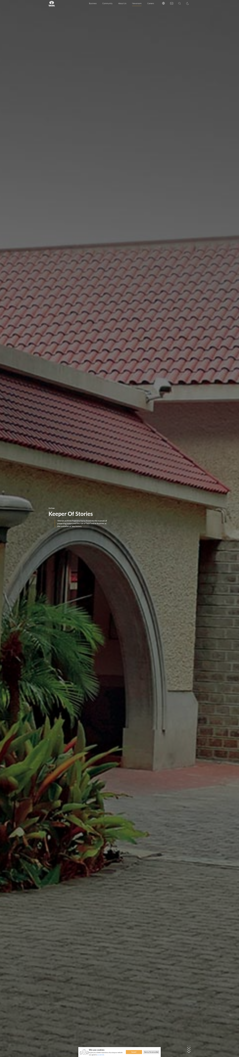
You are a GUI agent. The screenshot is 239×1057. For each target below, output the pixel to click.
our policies (100, 1055)
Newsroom (137, 3)
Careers (150, 3)
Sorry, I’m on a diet (151, 1052)
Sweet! (134, 1052)
